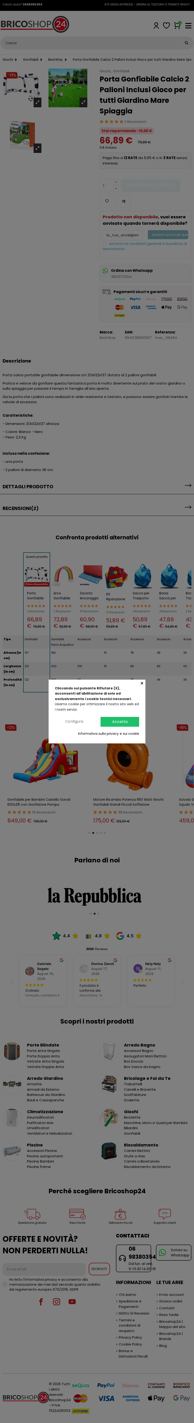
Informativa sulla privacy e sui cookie (108, 733)
